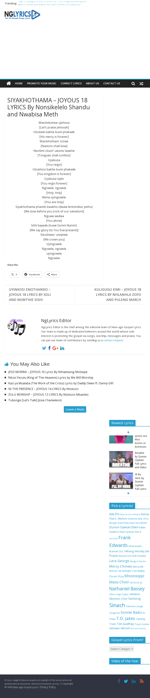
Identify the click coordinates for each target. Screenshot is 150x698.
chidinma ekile (135, 518)
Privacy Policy (48, 687)
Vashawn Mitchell (119, 628)
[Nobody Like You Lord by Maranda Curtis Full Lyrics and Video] (121, 484)
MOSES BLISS (136, 582)
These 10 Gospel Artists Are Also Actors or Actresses (49, 4)
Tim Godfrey (125, 624)
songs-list (114, 612)
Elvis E (138, 531)
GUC (121, 551)
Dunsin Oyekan (120, 527)
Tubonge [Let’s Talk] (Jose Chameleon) (35, 400)
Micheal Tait (115, 570)
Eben (134, 527)
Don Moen (141, 522)
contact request (113, 340)
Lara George (119, 560)
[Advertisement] (75, 51)
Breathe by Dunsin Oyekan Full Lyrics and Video (141, 445)
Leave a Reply (75, 409)
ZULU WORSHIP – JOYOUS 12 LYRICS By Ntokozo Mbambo (48, 395)
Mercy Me (138, 566)
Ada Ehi (114, 514)
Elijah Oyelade (126, 531)
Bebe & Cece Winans (130, 514)
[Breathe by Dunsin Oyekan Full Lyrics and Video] (121, 438)
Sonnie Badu (131, 612)
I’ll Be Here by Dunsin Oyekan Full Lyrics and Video (141, 468)
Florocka (113, 538)
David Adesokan (126, 522)
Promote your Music (41, 83)
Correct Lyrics (71, 83)
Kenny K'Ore (125, 555)
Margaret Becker (138, 561)
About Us (92, 83)
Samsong (134, 599)
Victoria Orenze (138, 628)
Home (19, 83)
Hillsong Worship (134, 551)
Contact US (111, 83)
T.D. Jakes (125, 618)
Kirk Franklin (139, 555)
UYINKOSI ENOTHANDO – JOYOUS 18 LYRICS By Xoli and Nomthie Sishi (30, 294)
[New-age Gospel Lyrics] (9, 83)
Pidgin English (122, 594)
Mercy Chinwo (120, 566)
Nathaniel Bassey (127, 589)
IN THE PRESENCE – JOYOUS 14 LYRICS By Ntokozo (43, 389)
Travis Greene (142, 624)
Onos (112, 594)
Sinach (117, 605)
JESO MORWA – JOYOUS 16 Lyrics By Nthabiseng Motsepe (47, 372)
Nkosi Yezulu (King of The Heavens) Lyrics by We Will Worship (50, 378)
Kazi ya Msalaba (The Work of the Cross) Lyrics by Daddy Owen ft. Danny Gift (60, 383)
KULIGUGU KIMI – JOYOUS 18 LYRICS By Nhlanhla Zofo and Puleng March (117, 294)
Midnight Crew (129, 570)
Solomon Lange (134, 606)
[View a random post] (141, 83)
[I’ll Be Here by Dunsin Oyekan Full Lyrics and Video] (121, 460)
